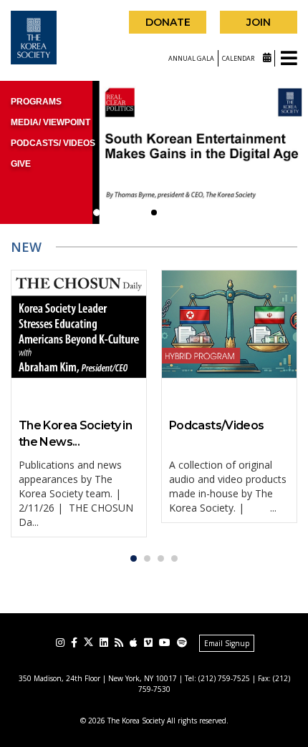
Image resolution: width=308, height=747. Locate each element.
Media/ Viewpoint (50, 122)
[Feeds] (119, 643)
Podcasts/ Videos (53, 143)
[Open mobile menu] (289, 59)
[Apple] (134, 643)
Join (258, 22)
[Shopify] (182, 643)
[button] (96, 212)
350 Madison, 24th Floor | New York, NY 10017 (98, 678)
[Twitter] (88, 642)
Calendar (239, 58)
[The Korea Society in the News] (78, 324)
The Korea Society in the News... (75, 434)
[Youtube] (164, 643)
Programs (36, 102)
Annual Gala (191, 58)
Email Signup (226, 643)
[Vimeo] (148, 643)
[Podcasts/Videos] (229, 324)
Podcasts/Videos (216, 425)
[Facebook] (74, 643)
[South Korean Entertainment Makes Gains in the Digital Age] (154, 152)
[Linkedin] (104, 643)
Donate (168, 22)
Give (21, 164)
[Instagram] (60, 643)
